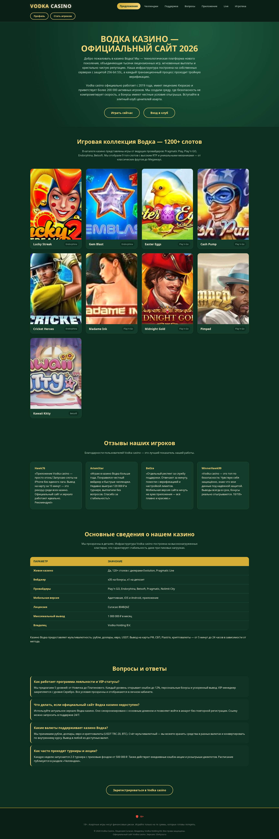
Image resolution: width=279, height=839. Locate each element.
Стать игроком (63, 16)
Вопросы (190, 6)
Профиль (39, 16)
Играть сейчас (122, 113)
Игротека (240, 6)
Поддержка (171, 6)
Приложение (209, 6)
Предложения (129, 6)
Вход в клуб (159, 113)
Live (226, 6)
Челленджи (151, 6)
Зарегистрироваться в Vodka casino (139, 790)
